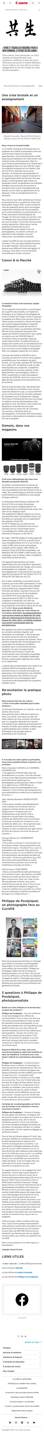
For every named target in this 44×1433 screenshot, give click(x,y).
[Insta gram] (16, 1422)
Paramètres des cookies (22, 1411)
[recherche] (10, 3)
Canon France (21, 1417)
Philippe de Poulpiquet (28, 1277)
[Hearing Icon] (33, 3)
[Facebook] (10, 1422)
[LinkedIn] (22, 1422)
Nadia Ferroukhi (25, 1272)
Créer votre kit (9, 1264)
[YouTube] (34, 1422)
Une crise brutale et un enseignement (19, 86)
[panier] (4, 3)
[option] (22, 1308)
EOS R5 (19, 1268)
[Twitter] (28, 1422)
